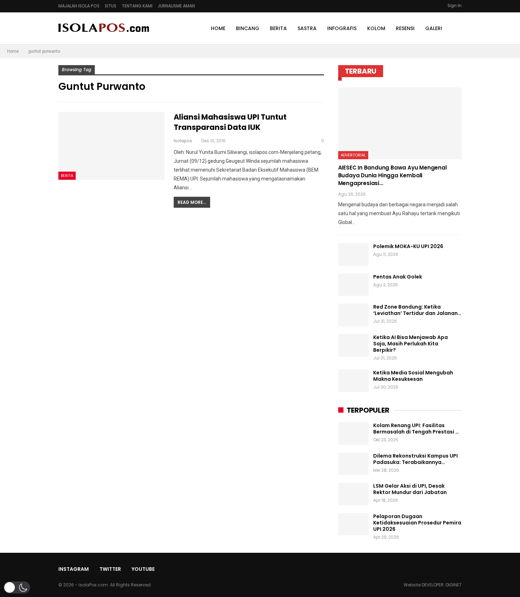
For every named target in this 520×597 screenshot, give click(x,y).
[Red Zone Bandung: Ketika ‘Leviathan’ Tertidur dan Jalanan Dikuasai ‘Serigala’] (353, 315)
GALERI (433, 28)
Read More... (192, 202)
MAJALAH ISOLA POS (78, 6)
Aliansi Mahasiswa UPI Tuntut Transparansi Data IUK (230, 122)
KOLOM (376, 28)
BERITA (278, 28)
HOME (218, 28)
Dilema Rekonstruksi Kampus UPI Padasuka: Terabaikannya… (415, 459)
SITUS (110, 6)
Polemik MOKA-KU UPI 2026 (408, 246)
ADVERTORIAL (353, 155)
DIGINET (454, 585)
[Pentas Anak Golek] (353, 285)
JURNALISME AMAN (176, 6)
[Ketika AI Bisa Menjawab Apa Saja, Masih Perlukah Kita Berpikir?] (353, 345)
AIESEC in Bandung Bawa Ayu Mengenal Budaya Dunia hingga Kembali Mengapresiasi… (392, 175)
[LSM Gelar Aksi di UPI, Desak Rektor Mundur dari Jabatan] (353, 494)
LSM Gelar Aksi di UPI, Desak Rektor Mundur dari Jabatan (410, 489)
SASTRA (307, 28)
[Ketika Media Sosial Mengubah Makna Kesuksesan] (353, 380)
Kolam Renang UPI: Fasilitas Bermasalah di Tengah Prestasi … (416, 428)
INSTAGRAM (73, 569)
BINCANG (247, 28)
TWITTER (110, 569)
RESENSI (405, 28)
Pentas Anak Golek (397, 276)
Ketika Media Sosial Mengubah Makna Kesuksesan (413, 376)
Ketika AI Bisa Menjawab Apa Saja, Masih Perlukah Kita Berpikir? (410, 344)
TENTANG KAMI (137, 6)
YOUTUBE (143, 569)
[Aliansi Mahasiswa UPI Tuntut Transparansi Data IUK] (111, 146)
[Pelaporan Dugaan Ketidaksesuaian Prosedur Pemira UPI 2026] (353, 524)
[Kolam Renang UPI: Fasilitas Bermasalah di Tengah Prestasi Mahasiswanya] (353, 433)
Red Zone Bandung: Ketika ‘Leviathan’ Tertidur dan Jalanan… (417, 310)
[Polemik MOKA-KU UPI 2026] (353, 254)
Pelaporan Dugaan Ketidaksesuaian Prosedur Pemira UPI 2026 (417, 523)
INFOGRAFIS (342, 28)
